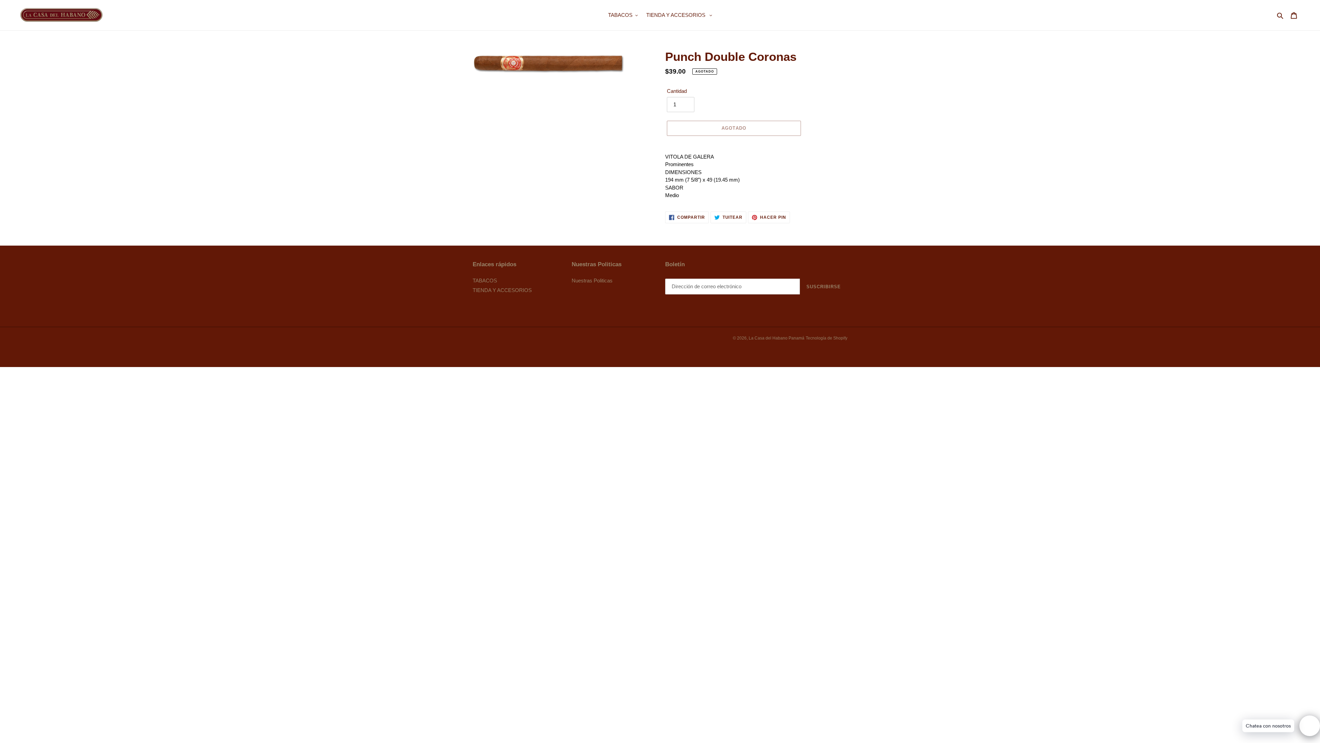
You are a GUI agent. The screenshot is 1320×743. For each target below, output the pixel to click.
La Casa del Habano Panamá (776, 338)
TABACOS (485, 280)
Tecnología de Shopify (826, 338)
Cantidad (677, 91)
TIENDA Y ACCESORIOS (502, 290)
